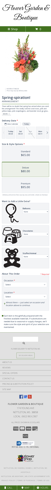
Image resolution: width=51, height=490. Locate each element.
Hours (43, 487)
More (5, 114)
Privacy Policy (8, 480)
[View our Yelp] (30, 397)
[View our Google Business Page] (25, 397)
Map (26, 487)
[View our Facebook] (21, 397)
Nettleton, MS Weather (12, 476)
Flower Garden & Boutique (25, 13)
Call (9, 487)
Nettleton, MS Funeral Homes (18, 468)
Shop (14, 29)
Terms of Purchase (26, 480)
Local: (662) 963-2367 (25, 416)
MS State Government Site (37, 476)
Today (26, 124)
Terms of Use (43, 480)
